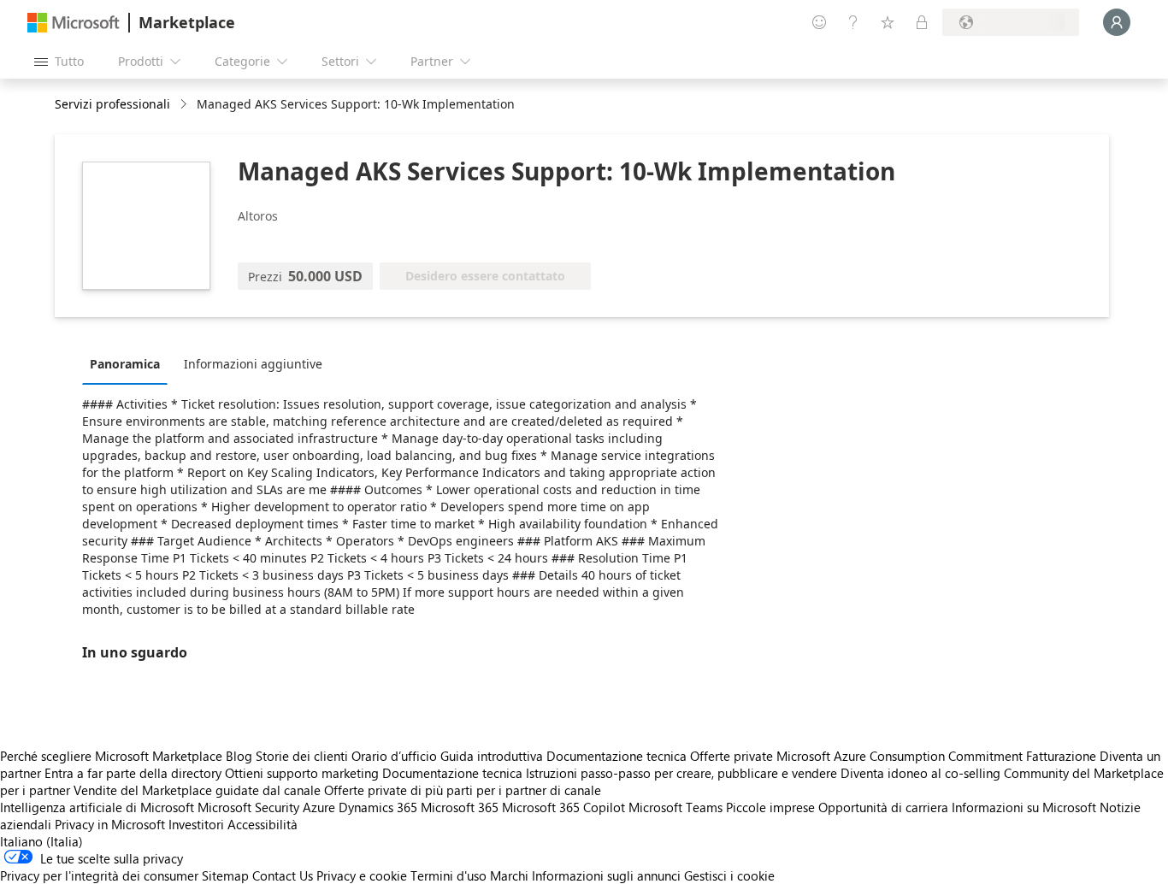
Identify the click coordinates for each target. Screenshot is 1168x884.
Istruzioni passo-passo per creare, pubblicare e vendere (681, 772)
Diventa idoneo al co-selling (920, 772)
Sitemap (225, 875)
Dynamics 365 (378, 807)
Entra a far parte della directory (132, 772)
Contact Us (282, 875)
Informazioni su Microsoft (1024, 807)
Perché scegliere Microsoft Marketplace (111, 755)
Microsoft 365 (459, 807)
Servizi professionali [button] (112, 104)
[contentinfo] (185, 104)
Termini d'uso (448, 875)
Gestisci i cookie (729, 875)
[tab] (129, 363)
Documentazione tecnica (616, 755)
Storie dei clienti (302, 755)
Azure (319, 807)
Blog (239, 755)
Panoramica (125, 364)
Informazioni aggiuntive (253, 364)
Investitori (196, 824)
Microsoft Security (248, 807)
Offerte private (731, 755)
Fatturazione (1061, 755)
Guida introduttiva (491, 755)
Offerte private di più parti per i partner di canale (462, 790)
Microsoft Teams (675, 807)
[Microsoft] (73, 22)
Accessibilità (262, 824)
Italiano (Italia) (41, 841)
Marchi (509, 875)
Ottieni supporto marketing (302, 772)
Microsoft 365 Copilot (563, 807)
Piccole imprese (770, 807)
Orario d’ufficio (394, 755)
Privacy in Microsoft (110, 824)
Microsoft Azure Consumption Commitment (901, 755)
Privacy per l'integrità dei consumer (99, 875)
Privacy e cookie (361, 875)
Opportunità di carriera (883, 807)
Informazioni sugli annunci (606, 875)
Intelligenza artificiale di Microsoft (97, 807)
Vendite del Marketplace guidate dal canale (197, 790)
